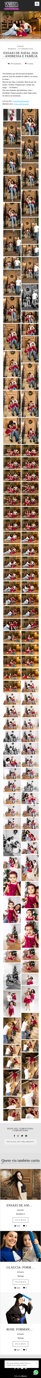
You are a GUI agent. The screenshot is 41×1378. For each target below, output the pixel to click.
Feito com (20, 1376)
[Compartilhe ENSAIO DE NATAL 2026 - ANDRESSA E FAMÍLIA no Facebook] (14, 1136)
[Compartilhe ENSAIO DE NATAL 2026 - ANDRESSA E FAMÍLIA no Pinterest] (26, 1136)
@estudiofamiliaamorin (20, 101)
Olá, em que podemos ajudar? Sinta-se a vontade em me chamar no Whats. (18, 1364)
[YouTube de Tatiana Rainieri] (22, 1368)
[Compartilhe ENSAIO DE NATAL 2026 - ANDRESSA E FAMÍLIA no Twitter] (22, 1136)
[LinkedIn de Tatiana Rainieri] (26, 1368)
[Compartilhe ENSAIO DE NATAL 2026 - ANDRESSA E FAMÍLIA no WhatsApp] (18, 1136)
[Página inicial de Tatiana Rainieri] (11, 5)
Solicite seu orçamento (20, 1142)
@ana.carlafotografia (21, 104)
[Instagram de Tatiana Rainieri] (18, 1368)
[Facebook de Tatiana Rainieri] (15, 1368)
